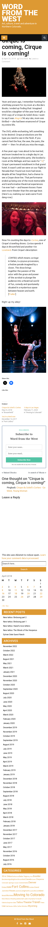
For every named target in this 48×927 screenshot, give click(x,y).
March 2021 (8, 668)
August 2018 (8, 796)
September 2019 (10, 740)
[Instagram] (25, 923)
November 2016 (10, 851)
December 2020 (10, 676)
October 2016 (9, 855)
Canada (28, 879)
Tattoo (19, 902)
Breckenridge (6, 879)
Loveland (6, 250)
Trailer (12, 294)
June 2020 (7, 702)
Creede (16, 883)
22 (41, 593)
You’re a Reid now (8, 417)
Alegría (17, 118)
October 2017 (9, 838)
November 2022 (10, 646)
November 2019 (10, 732)
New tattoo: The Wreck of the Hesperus (20, 630)
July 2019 (7, 749)
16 (3, 593)
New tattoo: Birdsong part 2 (15, 617)
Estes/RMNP (7, 887)
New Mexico (6, 899)
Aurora (16, 876)
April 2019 (7, 762)
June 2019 (7, 753)
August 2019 (8, 744)
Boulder (37, 876)
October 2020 (9, 685)
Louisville (32, 891)
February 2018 (9, 821)
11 (16, 590)
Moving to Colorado (29, 895)
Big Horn (30, 876)
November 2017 (10, 834)
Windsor (25, 906)
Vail (7, 906)
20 (28, 593)
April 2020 (7, 710)
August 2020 (8, 693)
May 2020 (7, 706)
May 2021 (7, 663)
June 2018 (7, 804)
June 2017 (7, 843)
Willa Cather (17, 906)
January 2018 (9, 826)
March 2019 (8, 766)
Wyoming (32, 906)
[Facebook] (17, 923)
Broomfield (21, 879)
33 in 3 (5, 876)
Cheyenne (40, 879)
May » (7, 606)
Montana (9, 895)
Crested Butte (23, 883)
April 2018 (7, 813)
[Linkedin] (21, 923)
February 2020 (9, 719)
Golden (31, 887)
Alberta (11, 876)
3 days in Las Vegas (31, 408)
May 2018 (7, 809)
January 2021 (9, 672)
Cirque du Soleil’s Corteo (11, 408)
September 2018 (10, 791)
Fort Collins (20, 887)
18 (16, 593)
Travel (36, 902)
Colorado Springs (8, 883)
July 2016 (7, 864)
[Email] (30, 923)
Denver (32, 882)
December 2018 (10, 779)
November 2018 (10, 783)
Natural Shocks (10, 472)
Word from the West (20, 12)
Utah (4, 906)
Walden (11, 906)
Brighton (14, 879)
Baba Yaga (23, 876)
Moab (4, 895)
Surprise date (11, 902)
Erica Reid (23, 58)
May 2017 (7, 847)
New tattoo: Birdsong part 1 (15, 622)
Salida (19, 899)
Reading (13, 899)
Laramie (18, 891)
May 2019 (7, 757)
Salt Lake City (26, 899)
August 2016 (8, 860)
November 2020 (10, 680)
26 (22, 597)
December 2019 (10, 727)
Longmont (25, 891)
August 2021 (8, 659)
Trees (42, 902)
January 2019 (9, 774)
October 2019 (9, 736)
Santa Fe (34, 899)
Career (34, 879)
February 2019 (9, 770)
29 (41, 597)
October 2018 (9, 787)
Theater (27, 902)
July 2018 (7, 800)
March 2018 (8, 817)
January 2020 (9, 723)
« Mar (3, 606)
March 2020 (8, 715)
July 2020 (7, 697)
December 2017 (10, 830)
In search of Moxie (36, 472)
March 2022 (8, 655)
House (12, 891)
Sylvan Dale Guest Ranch (13, 634)
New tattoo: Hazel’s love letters (16, 626)
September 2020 (10, 689)
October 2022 (9, 650)
